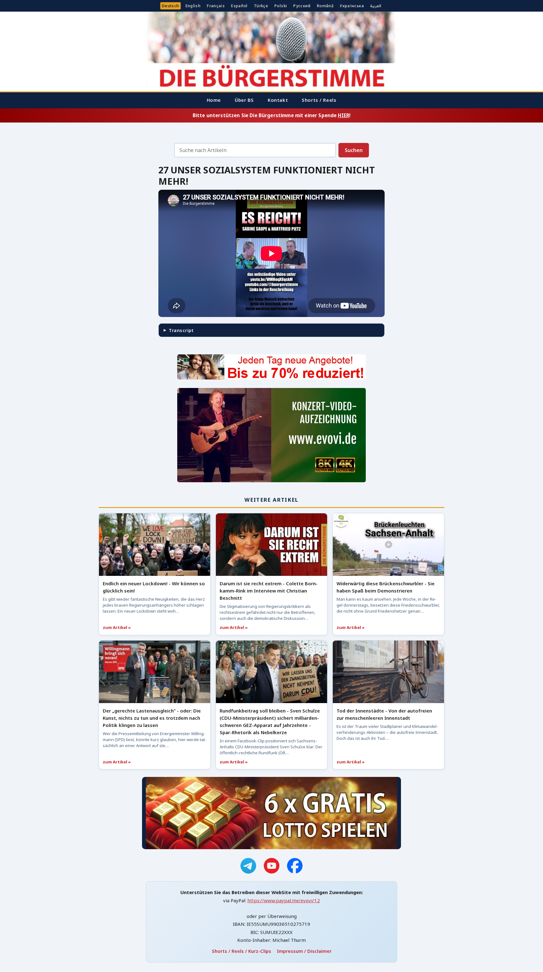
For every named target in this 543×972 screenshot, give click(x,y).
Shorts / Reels (319, 100)
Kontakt (278, 100)
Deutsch (170, 5)
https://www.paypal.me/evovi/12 (283, 900)
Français (216, 5)
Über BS (244, 100)
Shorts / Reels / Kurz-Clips (241, 951)
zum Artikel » (117, 627)
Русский (301, 5)
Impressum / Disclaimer (304, 951)
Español (239, 5)
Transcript (181, 330)
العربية (375, 5)
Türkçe (261, 5)
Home (214, 100)
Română (325, 5)
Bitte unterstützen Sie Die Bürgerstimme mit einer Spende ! (271, 115)
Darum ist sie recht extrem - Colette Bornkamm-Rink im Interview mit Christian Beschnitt (269, 590)
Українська (352, 5)
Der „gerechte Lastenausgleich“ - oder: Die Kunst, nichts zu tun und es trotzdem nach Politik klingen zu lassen (152, 717)
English (193, 5)
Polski (280, 5)
